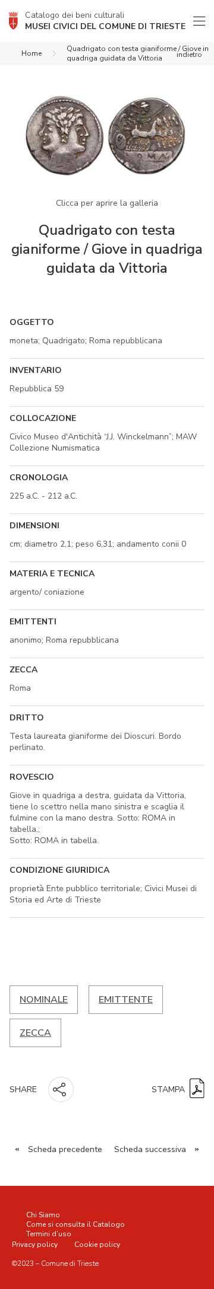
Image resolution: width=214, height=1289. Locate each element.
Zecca (35, 1032)
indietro (189, 54)
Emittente (126, 999)
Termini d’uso (48, 1234)
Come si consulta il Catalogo (75, 1224)
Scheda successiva (150, 1149)
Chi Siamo (43, 1215)
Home (31, 53)
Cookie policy (97, 1244)
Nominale (44, 999)
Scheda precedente (65, 1149)
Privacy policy (35, 1244)
